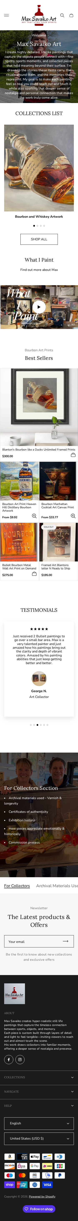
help (8, 1106)
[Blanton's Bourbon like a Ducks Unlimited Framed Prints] (39, 407)
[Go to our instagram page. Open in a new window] (20, 1059)
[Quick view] (34, 516)
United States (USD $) (27, 1138)
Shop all (39, 239)
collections (14, 1077)
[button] (34, 226)
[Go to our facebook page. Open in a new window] (8, 1059)
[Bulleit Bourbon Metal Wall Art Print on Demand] (19, 542)
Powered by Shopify (42, 1197)
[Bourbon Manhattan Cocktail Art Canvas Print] (58, 481)
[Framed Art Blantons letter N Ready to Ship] (58, 542)
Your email (17, 942)
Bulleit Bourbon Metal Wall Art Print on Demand (19, 567)
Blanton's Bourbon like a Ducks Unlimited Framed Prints (38, 449)
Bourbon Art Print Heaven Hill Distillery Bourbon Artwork (19, 507)
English (15, 1123)
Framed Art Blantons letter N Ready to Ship (55, 567)
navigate (11, 1091)
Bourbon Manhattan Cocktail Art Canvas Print (57, 505)
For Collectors (17, 885)
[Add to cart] (73, 454)
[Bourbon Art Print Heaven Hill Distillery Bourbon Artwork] (19, 481)
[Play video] (39, 307)
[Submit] (67, 941)
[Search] (62, 15)
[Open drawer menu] (6, 15)
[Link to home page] (14, 994)
